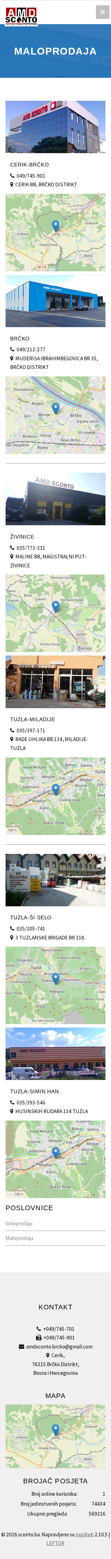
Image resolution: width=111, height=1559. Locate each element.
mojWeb (84, 1534)
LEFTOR (55, 1543)
